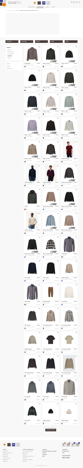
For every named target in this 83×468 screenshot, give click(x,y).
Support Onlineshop (28, 449)
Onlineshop (40, 7)
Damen (8, 63)
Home (7, 10)
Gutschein (5, 454)
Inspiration (9, 68)
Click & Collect (6, 458)
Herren (8, 47)
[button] (71, 2)
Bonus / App (5, 451)
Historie (44, 454)
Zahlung (25, 458)
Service (53, 7)
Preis (67, 41)
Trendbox (5, 456)
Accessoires (10, 53)
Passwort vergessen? (27, 459)
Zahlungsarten (66, 455)
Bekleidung (10, 51)
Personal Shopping (7, 453)
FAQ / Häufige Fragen (28, 451)
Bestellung (25, 453)
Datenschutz (65, 451)
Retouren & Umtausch (28, 456)
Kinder (8, 66)
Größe (38, 41)
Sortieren (9, 41)
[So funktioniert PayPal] (64, 457)
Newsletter (5, 459)
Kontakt (25, 461)
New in (9, 49)
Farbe (52, 41)
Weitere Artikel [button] (50, 429)
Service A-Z (5, 461)
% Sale (9, 58)
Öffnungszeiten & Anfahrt (49, 451)
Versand (25, 454)
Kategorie (24, 41)
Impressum (65, 449)
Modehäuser (31, 7)
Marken (47, 7)
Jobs (43, 456)
